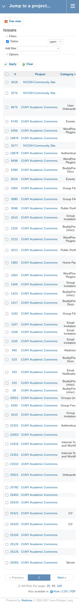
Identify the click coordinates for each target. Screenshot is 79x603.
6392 (14, 405)
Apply (12, 64)
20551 (14, 398)
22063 (14, 434)
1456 (14, 284)
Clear (29, 64)
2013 (14, 250)
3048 (14, 208)
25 (48, 586)
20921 (14, 474)
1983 (14, 262)
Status (13, 41)
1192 (14, 313)
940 (14, 350)
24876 (14, 138)
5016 (14, 179)
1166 (14, 332)
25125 (14, 551)
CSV (65, 591)
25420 (14, 524)
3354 (14, 188)
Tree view (15, 21)
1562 (14, 275)
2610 (14, 217)
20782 (14, 487)
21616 (14, 444)
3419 (14, 414)
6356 (14, 130)
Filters (13, 36)
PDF (73, 591)
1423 (14, 293)
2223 (14, 239)
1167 (14, 324)
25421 (14, 513)
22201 (14, 425)
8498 (14, 160)
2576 (14, 93)
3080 (14, 199)
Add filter (10, 48)
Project (40, 74)
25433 (14, 502)
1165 (14, 341)
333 (14, 372)
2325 (14, 228)
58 (14, 390)
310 (14, 383)
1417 (14, 302)
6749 (14, 121)
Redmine (26, 600)
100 (59, 586)
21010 (14, 464)
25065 (14, 562)
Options (14, 54)
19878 (14, 153)
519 (14, 359)
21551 (14, 454)
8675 (14, 107)
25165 (14, 535)
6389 (14, 169)
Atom (56, 591)
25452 (14, 494)
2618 (14, 82)
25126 (14, 544)
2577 (14, 145)
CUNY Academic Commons (39, 107)
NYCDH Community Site (39, 82)
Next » (62, 577)
